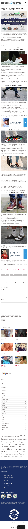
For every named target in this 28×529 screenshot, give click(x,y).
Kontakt (15, 526)
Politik (3, 421)
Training (24, 454)
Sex (8, 454)
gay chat (19, 439)
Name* (2, 379)
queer (3, 451)
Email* (2, 383)
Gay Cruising (24, 439)
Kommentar (4, 289)
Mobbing (24, 444)
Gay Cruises (4, 411)
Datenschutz (10, 526)
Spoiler (11, 454)
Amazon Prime (10, 436)
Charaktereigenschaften (8, 477)
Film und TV (4, 401)
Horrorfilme (10, 442)
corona (16, 436)
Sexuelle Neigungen (7, 478)
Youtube (20, 456)
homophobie (23, 441)
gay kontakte (3, 441)
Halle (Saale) (17, 353)
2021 (2, 436)
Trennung (7, 456)
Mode (3, 417)
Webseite (3, 309)
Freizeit (3, 403)
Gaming (3, 405)
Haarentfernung (17, 441)
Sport (15, 454)
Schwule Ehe (9, 451)
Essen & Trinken (5, 399)
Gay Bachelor (4, 407)
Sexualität (4, 425)
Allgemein (4, 393)
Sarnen (16, 366)
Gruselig (12, 441)
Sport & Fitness (5, 427)
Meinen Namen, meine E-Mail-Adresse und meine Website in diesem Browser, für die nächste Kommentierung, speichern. (12, 316)
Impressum (5, 526)
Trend (3, 456)
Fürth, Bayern (3, 353)
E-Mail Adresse (4, 304)
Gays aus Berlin (6, 485)
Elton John (8, 439)
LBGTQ (3, 444)
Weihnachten (14, 456)
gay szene (9, 441)
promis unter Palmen (20, 449)
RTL (6, 451)
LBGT (22, 442)
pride (20, 446)
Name (2, 299)
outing (17, 446)
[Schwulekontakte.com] (11, 3)
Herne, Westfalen (4, 366)
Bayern (16, 339)
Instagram (15, 442)
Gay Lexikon (6, 480)
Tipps (3, 429)
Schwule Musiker (15, 451)
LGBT (3, 415)
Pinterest (12, 527)
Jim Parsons (19, 442)
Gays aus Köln (6, 487)
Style (17, 454)
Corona (3, 395)
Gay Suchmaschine (7, 474)
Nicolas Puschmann (9, 446)
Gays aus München (7, 489)
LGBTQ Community (15, 444)
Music (3, 419)
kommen (3, 67)
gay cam (3, 409)
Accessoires (5, 436)
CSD (2, 397)
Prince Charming (5, 423)
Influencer (4, 413)
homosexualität (4, 442)
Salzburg (2, 339)
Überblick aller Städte (8, 475)
